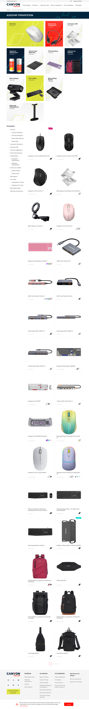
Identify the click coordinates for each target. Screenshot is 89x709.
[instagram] (8, 680)
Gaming (26, 684)
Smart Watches (28, 687)
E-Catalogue (58, 680)
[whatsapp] (8, 685)
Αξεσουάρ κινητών (29, 677)
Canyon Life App (44, 680)
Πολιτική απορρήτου (45, 692)
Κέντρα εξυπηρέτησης (45, 690)
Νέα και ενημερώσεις (75, 679)
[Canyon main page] (13, 5)
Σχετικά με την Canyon (76, 682)
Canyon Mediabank (60, 677)
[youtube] (13, 680)
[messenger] (18, 685)
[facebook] (18, 680)
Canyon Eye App (44, 682)
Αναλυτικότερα (24, 706)
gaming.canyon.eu (12, 1)
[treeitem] (16, 135)
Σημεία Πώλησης (44, 677)
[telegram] (13, 685)
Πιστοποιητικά (59, 682)
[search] (71, 1)
